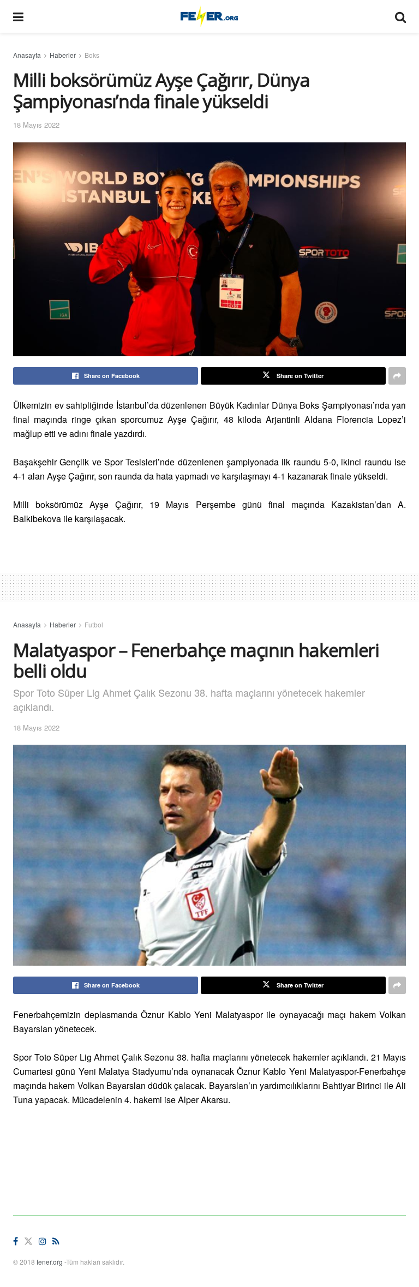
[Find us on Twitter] (28, 1241)
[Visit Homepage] (209, 16)
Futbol (94, 624)
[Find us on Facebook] (15, 1241)
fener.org (50, 1261)
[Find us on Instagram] (42, 1241)
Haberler (63, 54)
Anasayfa (27, 54)
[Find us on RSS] (55, 1241)
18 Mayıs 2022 (36, 124)
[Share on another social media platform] (397, 376)
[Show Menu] (18, 16)
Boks (92, 54)
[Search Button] (400, 16)
